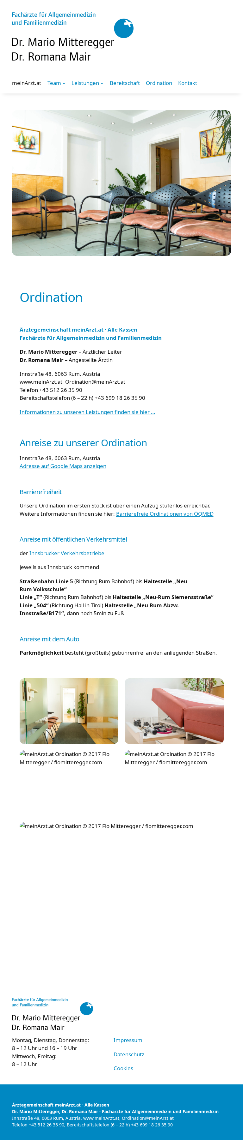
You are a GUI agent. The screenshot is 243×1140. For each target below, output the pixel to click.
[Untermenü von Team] (63, 83)
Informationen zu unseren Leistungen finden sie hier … (87, 412)
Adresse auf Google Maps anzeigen (63, 466)
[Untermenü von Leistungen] (101, 83)
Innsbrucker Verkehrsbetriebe (66, 553)
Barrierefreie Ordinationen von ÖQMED (165, 513)
